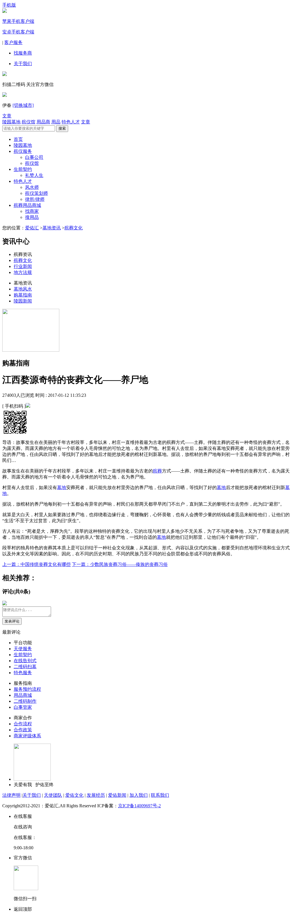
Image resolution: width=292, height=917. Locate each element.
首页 (18, 139)
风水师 (32, 187)
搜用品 (32, 217)
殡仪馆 (28, 121)
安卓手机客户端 (18, 31)
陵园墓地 (11, 121)
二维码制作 (25, 701)
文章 (6, 115)
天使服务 (23, 648)
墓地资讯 (51, 227)
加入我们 (138, 795)
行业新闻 (23, 266)
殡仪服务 (23, 151)
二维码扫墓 (25, 666)
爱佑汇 (32, 227)
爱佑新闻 (117, 795)
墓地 (61, 487)
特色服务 (23, 672)
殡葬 (157, 470)
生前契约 (23, 169)
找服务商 (23, 53)
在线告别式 (25, 660)
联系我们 (160, 795)
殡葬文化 (73, 227)
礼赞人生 (34, 175)
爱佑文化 (74, 795)
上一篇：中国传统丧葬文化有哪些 (36, 564)
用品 (55, 121)
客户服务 (13, 42)
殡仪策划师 (36, 193)
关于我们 (23, 63)
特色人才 (71, 121)
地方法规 (23, 272)
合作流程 (23, 723)
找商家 (32, 211)
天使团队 (53, 795)
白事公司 (34, 157)
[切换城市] (23, 105)
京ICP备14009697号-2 (139, 805)
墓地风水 (23, 289)
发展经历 (96, 795)
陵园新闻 (23, 301)
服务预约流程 (27, 689)
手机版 (9, 5)
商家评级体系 (27, 735)
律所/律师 (34, 199)
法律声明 (11, 795)
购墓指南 (23, 295)
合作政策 (23, 729)
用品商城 (23, 695)
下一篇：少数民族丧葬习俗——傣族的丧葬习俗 (120, 564)
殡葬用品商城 (27, 205)
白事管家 (23, 707)
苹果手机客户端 (18, 21)
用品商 (43, 121)
